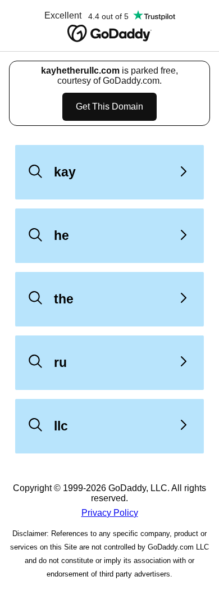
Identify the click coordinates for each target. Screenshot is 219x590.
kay (65, 172)
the (64, 299)
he (61, 235)
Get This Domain (109, 106)
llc (61, 426)
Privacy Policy (109, 513)
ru (60, 362)
